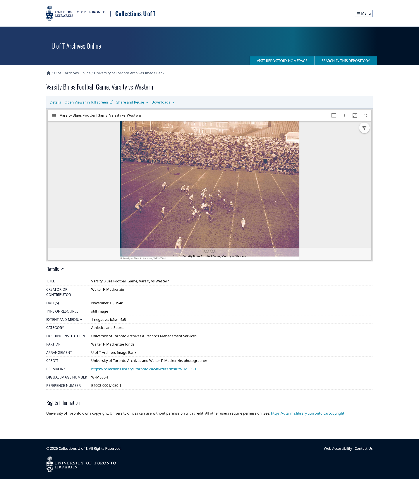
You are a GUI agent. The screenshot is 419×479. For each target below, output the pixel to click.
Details (55, 102)
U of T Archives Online (72, 73)
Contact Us (364, 448)
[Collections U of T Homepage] (48, 73)
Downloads (160, 102)
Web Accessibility (338, 448)
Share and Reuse (130, 102)
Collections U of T (73, 448)
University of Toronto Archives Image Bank (129, 73)
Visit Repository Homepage (282, 60)
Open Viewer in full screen (86, 102)
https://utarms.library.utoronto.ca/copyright (307, 413)
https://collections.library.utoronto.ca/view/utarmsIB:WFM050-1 (143, 369)
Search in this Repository (346, 60)
